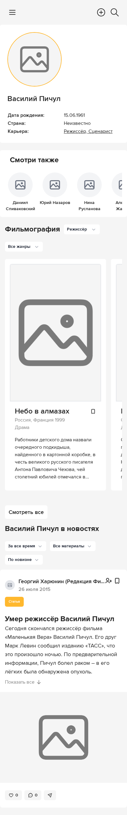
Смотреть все (26, 512)
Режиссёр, (76, 131)
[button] (25, 546)
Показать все (20, 682)
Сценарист (100, 131)
